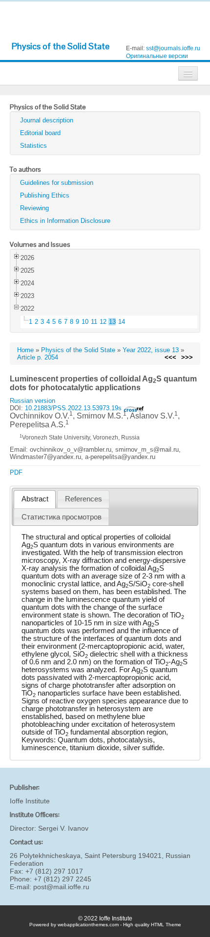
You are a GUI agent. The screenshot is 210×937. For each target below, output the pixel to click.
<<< (170, 357)
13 (112, 321)
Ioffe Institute (30, 801)
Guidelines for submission (56, 182)
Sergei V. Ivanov (63, 828)
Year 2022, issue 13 (151, 350)
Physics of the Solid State (60, 46)
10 (85, 321)
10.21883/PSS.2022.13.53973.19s (74, 408)
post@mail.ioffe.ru (61, 887)
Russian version (32, 400)
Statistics (33, 145)
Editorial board (40, 133)
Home (25, 350)
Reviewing (34, 208)
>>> (187, 357)
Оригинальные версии (157, 56)
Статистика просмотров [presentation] (61, 517)
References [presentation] (83, 499)
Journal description (46, 120)
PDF (16, 472)
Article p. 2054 (37, 357)
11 (94, 321)
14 (121, 321)
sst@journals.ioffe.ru (173, 48)
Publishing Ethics (44, 195)
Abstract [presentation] (34, 499)
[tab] (35, 499)
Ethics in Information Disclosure (65, 220)
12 (103, 321)
